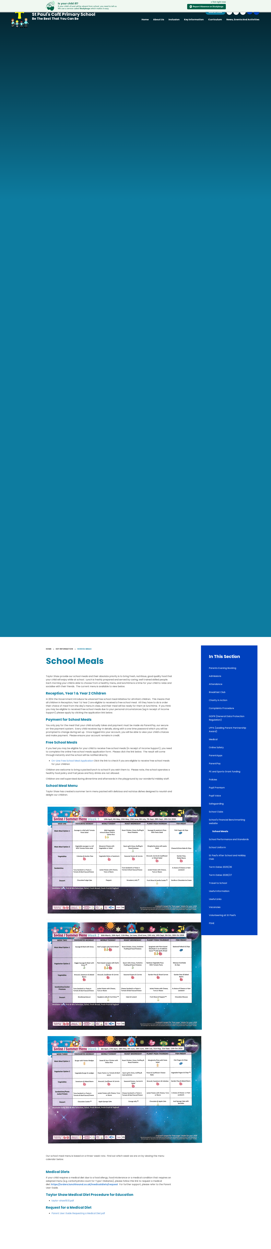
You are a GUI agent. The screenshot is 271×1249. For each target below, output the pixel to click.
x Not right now (218, 2)
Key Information (64, 649)
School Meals (84, 649)
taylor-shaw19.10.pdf (63, 1200)
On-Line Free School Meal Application (72, 760)
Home (48, 649)
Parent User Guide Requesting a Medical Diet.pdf (78, 1213)
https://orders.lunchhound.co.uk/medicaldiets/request (84, 1184)
